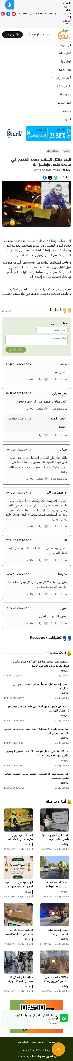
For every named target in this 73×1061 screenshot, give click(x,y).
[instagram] (3, 14)
